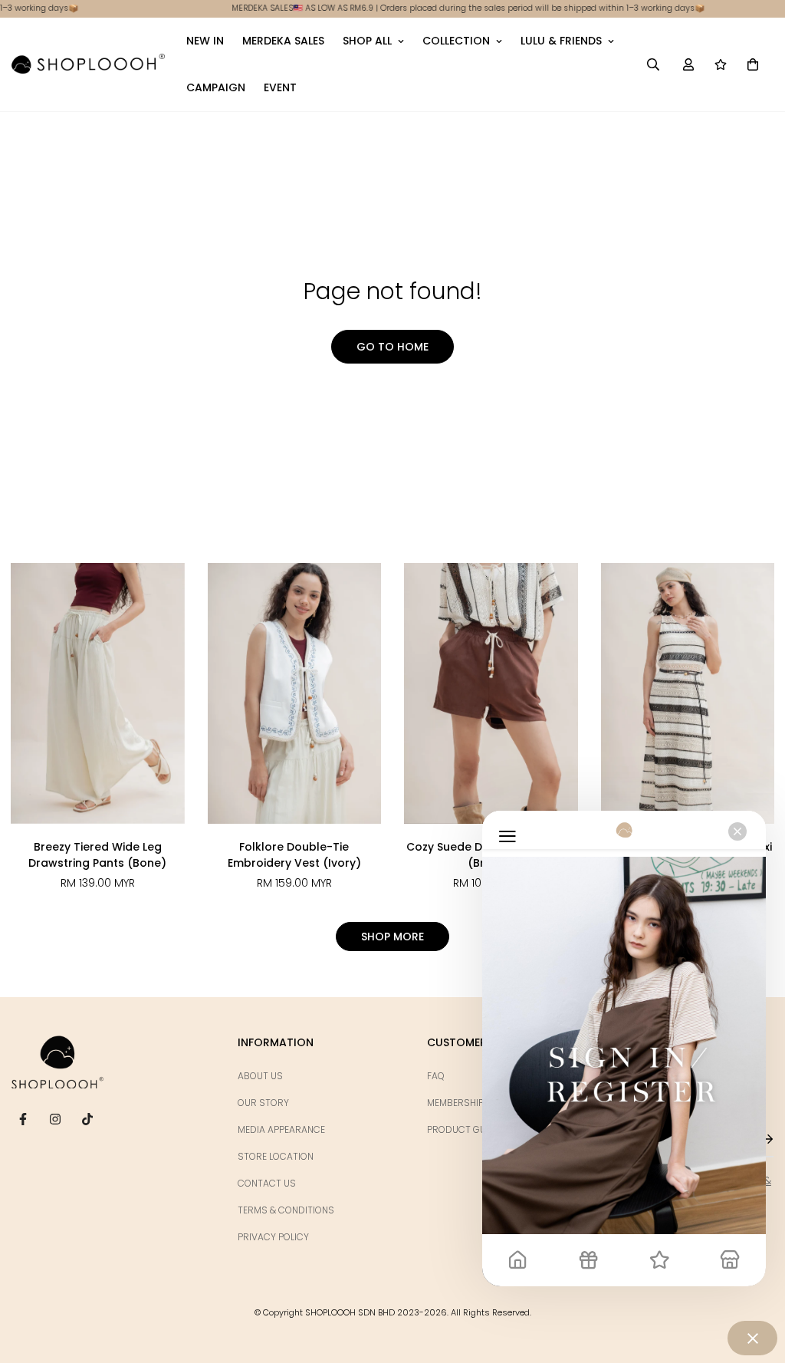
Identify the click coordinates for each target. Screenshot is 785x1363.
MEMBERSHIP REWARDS (478, 1102)
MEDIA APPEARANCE (281, 1129)
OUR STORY (263, 1102)
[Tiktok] (87, 1119)
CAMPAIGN (215, 87)
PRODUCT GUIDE (463, 1129)
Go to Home (392, 346)
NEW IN (205, 40)
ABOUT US (260, 1075)
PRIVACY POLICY (273, 1236)
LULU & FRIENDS (561, 40)
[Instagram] (55, 1119)
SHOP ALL (367, 40)
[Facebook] (22, 1119)
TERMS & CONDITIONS (286, 1209)
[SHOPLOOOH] (88, 63)
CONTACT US (267, 1183)
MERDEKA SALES (283, 40)
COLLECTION (456, 40)
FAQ (436, 1075)
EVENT (280, 87)
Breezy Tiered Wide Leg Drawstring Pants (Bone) (97, 855)
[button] (753, 64)
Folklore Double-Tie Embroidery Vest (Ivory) (294, 855)
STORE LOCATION (276, 1156)
